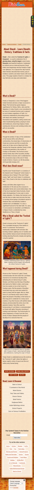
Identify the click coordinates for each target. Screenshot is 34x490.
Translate (15, 487)
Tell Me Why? (20, 460)
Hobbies (12, 460)
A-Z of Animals (13, 463)
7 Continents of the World (17, 387)
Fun (15, 449)
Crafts (26, 446)
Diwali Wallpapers (23, 371)
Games (21, 454)
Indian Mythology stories (17, 405)
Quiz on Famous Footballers (17, 411)
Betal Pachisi (17, 399)
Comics (14, 446)
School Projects (17, 408)
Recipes (22, 375)
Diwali (19, 44)
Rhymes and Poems (11, 451)
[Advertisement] (17, 25)
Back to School (17, 384)
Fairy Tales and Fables (17, 393)
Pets (11, 449)
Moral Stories (17, 390)
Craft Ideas (13, 375)
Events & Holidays (11, 44)
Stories (27, 454)
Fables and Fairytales (11, 454)
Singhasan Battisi (17, 402)
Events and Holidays (12, 457)
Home (3, 44)
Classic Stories (17, 396)
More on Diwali (9, 371)
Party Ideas (21, 449)
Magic (25, 457)
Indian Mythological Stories (17, 468)
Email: (8, 435)
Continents (22, 463)
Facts (21, 457)
